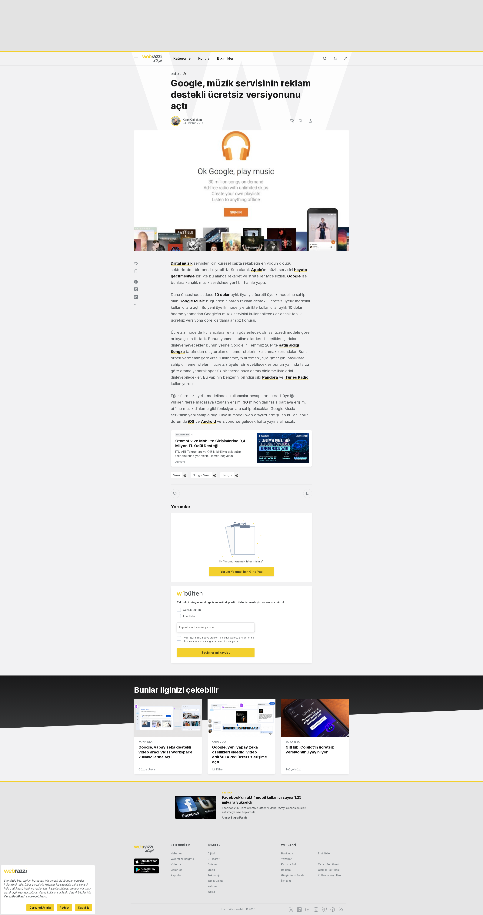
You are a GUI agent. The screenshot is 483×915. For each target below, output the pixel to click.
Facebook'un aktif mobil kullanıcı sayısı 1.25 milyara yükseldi (261, 800)
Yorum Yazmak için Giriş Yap (241, 572)
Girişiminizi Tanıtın (293, 875)
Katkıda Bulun (290, 864)
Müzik (176, 475)
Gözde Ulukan (147, 769)
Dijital (176, 73)
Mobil (211, 869)
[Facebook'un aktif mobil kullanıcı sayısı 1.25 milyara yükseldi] (195, 807)
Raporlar (176, 875)
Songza (178, 351)
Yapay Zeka (145, 741)
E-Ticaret (214, 858)
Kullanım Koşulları (329, 875)
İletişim (286, 880)
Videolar (176, 864)
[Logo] (152, 58)
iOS (191, 421)
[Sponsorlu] (283, 448)
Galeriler (176, 869)
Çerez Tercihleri (328, 864)
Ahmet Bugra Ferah (234, 817)
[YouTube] (307, 909)
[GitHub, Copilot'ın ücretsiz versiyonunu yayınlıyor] (315, 718)
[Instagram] (315, 909)
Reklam (286, 869)
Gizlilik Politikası (329, 869)
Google (294, 276)
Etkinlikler (225, 58)
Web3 (211, 891)
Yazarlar (286, 858)
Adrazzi (180, 461)
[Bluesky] (324, 909)
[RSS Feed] (340, 909)
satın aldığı (289, 345)
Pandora (270, 377)
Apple (256, 269)
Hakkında (287, 853)
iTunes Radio (296, 377)
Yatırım (212, 886)
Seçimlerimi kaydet (215, 652)
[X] (290, 909)
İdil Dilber (218, 769)
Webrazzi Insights (182, 858)
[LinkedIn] (299, 909)
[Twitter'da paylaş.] (136, 289)
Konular (204, 58)
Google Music (192, 301)
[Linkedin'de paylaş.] (136, 297)
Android (208, 421)
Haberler (176, 853)
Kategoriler (182, 58)
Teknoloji (214, 875)
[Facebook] (332, 909)
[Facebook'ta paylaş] (136, 282)
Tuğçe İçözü (293, 769)
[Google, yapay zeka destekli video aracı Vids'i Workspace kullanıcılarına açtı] (168, 718)
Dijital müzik (181, 263)
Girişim (212, 864)
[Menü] (136, 59)
